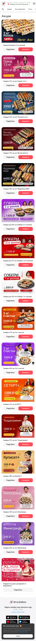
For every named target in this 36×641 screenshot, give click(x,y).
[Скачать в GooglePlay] (24, 617)
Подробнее (10, 49)
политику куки (23, 632)
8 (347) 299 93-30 (18, 612)
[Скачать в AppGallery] (12, 622)
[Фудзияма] (4, 4)
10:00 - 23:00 (18, 609)
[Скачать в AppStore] (12, 617)
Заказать (25, 49)
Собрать (25, 229)
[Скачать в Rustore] (24, 622)
